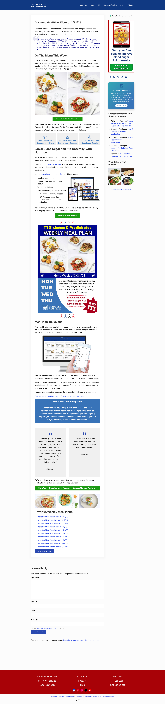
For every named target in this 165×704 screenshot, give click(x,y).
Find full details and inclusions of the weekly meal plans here (59, 396)
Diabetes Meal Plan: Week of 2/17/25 (52, 533)
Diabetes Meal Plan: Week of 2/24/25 (52, 530)
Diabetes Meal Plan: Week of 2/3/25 (52, 540)
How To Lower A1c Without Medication (122, 131)
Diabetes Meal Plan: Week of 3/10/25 (52, 523)
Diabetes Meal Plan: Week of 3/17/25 (52, 520)
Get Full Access (121, 105)
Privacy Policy (70, 696)
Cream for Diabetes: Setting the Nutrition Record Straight (122, 123)
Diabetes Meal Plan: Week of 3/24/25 (52, 517)
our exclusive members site (51, 174)
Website (34, 620)
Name (34, 602)
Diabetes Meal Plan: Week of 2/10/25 (52, 537)
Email (34, 611)
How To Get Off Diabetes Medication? (122, 139)
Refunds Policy (96, 696)
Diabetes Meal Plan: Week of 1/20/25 (52, 547)
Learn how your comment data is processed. (81, 640)
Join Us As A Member (52, 164)
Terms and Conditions (58, 696)
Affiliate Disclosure (108, 696)
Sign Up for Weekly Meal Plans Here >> (67, 119)
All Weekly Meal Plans (44, 551)
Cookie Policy (87, 696)
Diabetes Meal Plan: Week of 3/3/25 (52, 527)
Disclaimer (78, 696)
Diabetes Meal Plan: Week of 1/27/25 (52, 543)
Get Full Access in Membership (122, 189)
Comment (35, 578)
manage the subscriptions (46, 628)
